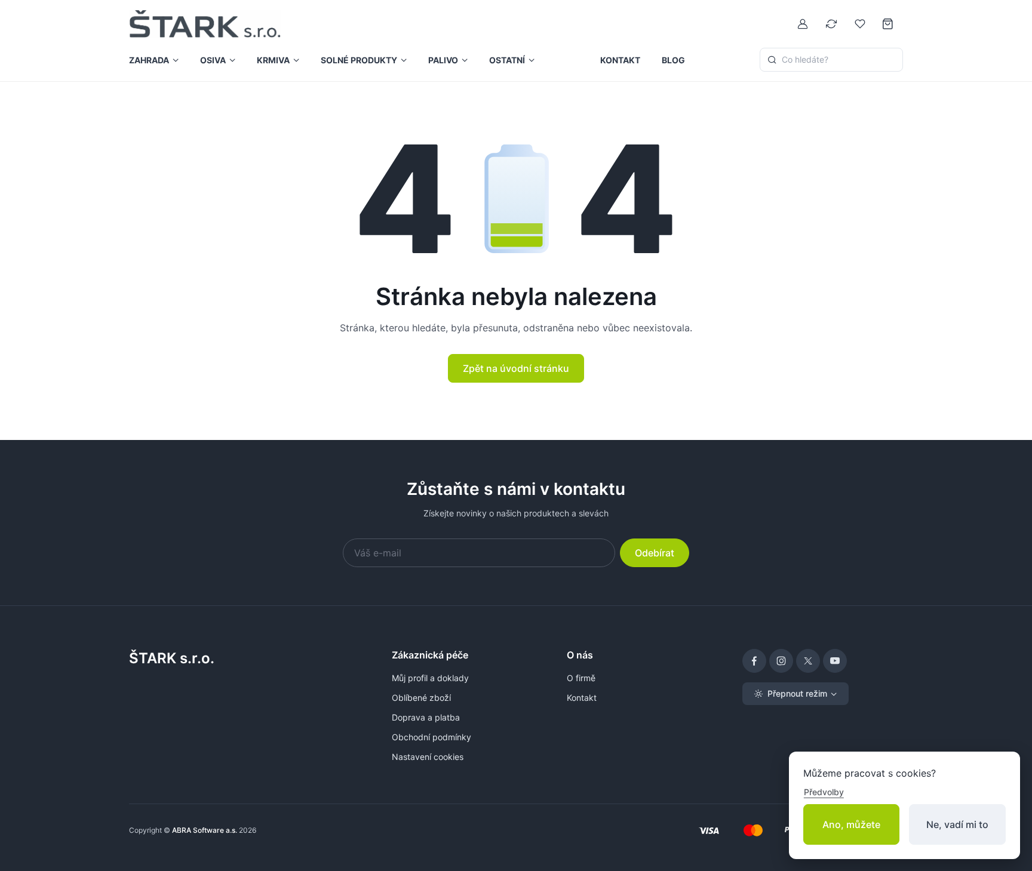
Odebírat (654, 553)
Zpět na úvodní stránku (516, 368)
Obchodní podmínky (431, 737)
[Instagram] (781, 661)
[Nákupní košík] (888, 24)
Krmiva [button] (273, 60)
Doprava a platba (426, 717)
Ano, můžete (851, 824)
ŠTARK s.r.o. (171, 658)
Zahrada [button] (149, 60)
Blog (673, 60)
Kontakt (620, 60)
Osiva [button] (213, 60)
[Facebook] (754, 661)
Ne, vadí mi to (957, 824)
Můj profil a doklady (430, 678)
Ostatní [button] (507, 60)
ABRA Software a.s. (204, 830)
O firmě (581, 678)
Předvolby (824, 792)
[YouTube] (835, 661)
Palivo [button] (443, 60)
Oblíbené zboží (421, 698)
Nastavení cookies (427, 757)
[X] (808, 661)
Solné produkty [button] (359, 60)
